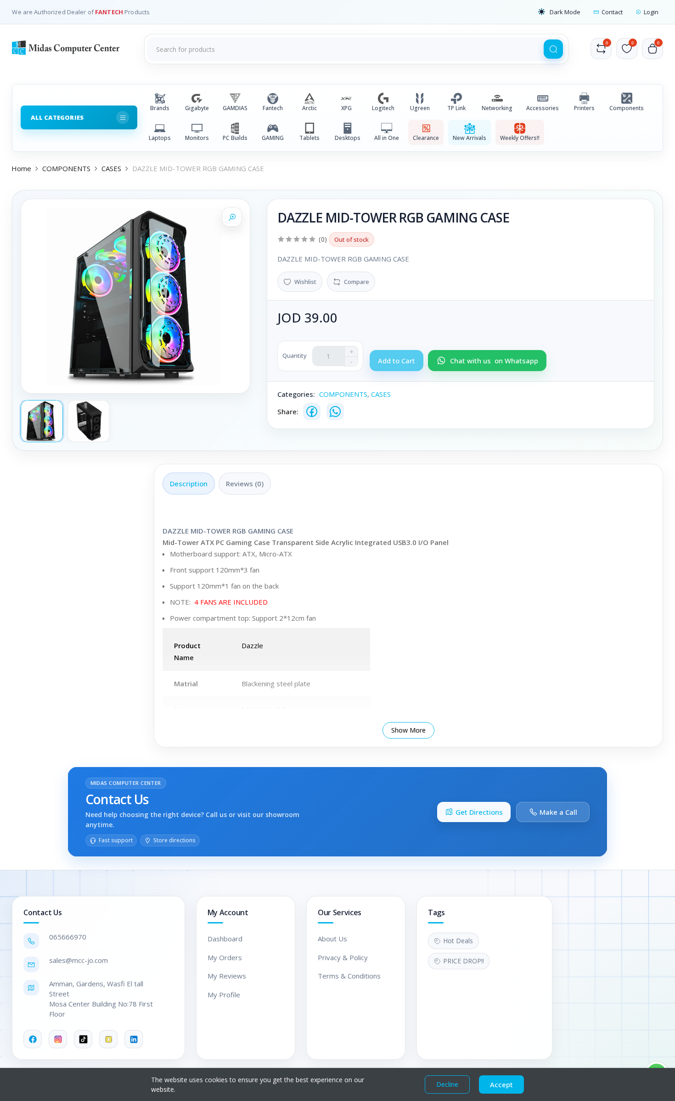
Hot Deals (458, 940)
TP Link (456, 108)
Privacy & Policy (343, 957)
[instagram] (58, 1039)
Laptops (160, 138)
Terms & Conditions (349, 975)
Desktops (347, 138)
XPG (346, 108)
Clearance (426, 138)
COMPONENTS (66, 168)
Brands (159, 108)
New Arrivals (469, 138)
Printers (584, 108)
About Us (332, 938)
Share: (287, 411)
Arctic (309, 108)
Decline (447, 1084)
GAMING (273, 138)
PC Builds (235, 138)
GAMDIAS (235, 108)
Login (651, 12)
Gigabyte (197, 108)
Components (626, 108)
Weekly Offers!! (520, 138)
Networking (497, 108)
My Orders (225, 957)
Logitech (383, 108)
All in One (386, 138)
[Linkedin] (133, 1039)
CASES (111, 168)
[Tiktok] (83, 1039)
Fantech (273, 108)
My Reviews (227, 975)
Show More (408, 730)
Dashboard (225, 938)
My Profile (224, 994)
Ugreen (420, 108)
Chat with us (494, 360)
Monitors (197, 138)
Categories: (296, 394)
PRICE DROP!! (463, 960)
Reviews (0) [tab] (245, 483)
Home (21, 168)
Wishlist (305, 282)
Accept (501, 1084)
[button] (559, 12)
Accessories (542, 108)
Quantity (294, 355)
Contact (612, 12)
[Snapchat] (108, 1039)
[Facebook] (312, 411)
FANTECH (109, 12)
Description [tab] (189, 483)
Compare (356, 282)
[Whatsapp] (335, 411)
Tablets (309, 138)
